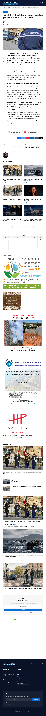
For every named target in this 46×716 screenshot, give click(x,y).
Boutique (18, 688)
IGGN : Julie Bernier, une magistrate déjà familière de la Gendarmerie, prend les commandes (33, 199)
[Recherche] (40, 3)
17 (5, 245)
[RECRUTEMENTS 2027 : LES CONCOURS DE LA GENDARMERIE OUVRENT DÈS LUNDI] (12, 170)
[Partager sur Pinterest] (7, 25)
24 (5, 246)
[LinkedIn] (4, 61)
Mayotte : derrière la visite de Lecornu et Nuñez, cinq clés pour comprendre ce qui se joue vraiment (33, 179)
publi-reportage (20, 683)
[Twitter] (4, 59)
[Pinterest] (4, 64)
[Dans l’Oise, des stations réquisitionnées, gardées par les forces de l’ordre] (23, 39)
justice (18, 676)
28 (28, 246)
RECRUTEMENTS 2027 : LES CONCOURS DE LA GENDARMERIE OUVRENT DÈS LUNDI (12, 179)
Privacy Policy (30, 612)
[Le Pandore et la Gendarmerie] (10, 3)
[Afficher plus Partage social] (10, 25)
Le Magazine (19, 685)
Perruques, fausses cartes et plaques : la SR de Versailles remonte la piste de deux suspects (12, 219)
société (18, 678)
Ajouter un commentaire (23, 226)
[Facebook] (4, 56)
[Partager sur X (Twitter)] (5, 25)
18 (11, 245)
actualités (19, 672)
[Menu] (42, 3)
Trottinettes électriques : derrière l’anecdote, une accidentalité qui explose (12, 198)
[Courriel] (4, 67)
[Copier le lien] (4, 70)
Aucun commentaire (22, 21)
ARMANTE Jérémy (10, 21)
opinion (18, 681)
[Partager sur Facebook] (3, 25)
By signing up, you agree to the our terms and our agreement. (23, 612)
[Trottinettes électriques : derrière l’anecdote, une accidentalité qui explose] (12, 190)
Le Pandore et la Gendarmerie (26, 711)
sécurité (18, 674)
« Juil (3, 251)
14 (28, 243)
